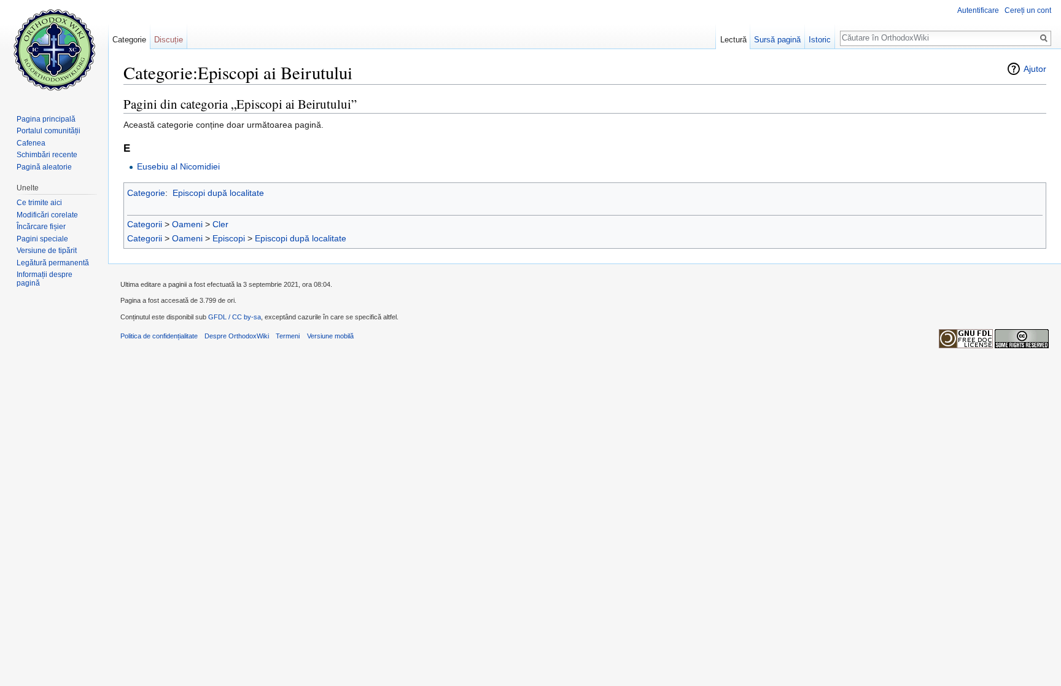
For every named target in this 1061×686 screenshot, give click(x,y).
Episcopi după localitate (218, 193)
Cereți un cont (1028, 10)
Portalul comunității (48, 131)
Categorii (144, 224)
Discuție (168, 39)
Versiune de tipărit (47, 250)
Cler (220, 224)
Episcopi (228, 238)
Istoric (820, 39)
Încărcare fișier (41, 226)
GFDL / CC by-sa (234, 317)
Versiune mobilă (330, 336)
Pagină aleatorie (44, 167)
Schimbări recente (47, 154)
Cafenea (31, 143)
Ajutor (1035, 69)
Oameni (187, 224)
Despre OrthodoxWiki (236, 336)
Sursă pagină (777, 39)
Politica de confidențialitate (159, 336)
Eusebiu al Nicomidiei (178, 166)
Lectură (733, 39)
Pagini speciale (42, 239)
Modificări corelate (47, 215)
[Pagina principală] (54, 49)
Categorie (146, 193)
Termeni (288, 336)
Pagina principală (46, 119)
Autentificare (978, 10)
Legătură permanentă (53, 263)
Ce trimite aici (39, 202)
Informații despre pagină (44, 278)
